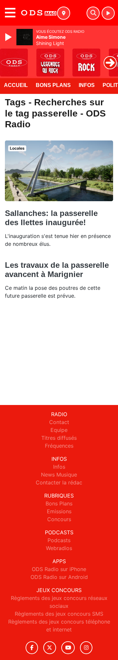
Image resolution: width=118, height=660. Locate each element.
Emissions (59, 511)
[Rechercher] (93, 13)
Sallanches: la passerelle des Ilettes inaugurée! (51, 218)
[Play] (9, 37)
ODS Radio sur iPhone (59, 569)
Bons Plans (53, 85)
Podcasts (59, 540)
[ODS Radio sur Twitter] (49, 647)
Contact (59, 422)
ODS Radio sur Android (59, 577)
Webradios (59, 548)
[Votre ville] (63, 13)
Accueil (16, 85)
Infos (87, 85)
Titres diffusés (59, 438)
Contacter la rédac (59, 482)
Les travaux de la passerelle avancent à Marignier (57, 270)
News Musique (59, 474)
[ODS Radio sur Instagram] (86, 647)
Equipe (59, 430)
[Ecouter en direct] (108, 13)
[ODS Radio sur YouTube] (68, 647)
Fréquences (59, 445)
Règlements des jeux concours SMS (59, 613)
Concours (59, 519)
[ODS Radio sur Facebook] (32, 647)
